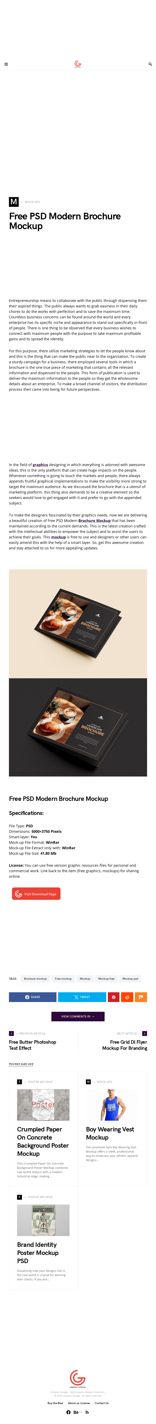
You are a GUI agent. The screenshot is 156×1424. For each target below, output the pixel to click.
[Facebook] (68, 1412)
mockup (85, 978)
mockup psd (130, 978)
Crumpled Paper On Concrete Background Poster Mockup (43, 1142)
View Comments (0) (76, 1016)
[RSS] (87, 1412)
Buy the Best (55, 1403)
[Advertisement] (78, 28)
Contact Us (101, 1403)
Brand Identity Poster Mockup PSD (37, 1253)
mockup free (106, 978)
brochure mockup (35, 978)
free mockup (63, 978)
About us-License (79, 1403)
